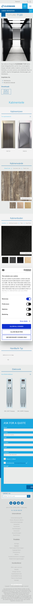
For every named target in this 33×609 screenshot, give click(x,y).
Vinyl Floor (28, 223)
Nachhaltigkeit (16, 528)
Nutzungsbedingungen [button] (20, 463)
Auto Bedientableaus (7, 374)
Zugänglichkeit (16, 550)
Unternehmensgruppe (16, 522)
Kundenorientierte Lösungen (16, 556)
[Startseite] (7, 5)
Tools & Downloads (16, 578)
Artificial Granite (13, 223)
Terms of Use (9, 507)
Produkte (16, 539)
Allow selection (16, 332)
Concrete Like (16, 168)
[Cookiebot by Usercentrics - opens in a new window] (23, 270)
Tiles (21, 223)
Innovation (16, 524)
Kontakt (16, 580)
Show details (24, 321)
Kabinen (16, 546)
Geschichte (16, 526)
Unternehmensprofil (16, 518)
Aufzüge (16, 543)
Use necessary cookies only (16, 337)
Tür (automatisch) (6, 116)
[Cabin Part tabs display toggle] (30, 116)
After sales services (16, 567)
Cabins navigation (7, 11)
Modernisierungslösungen (16, 559)
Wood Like (7, 168)
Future (11, 15)
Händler (16, 569)
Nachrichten (16, 535)
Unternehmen (16, 513)
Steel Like (26, 168)
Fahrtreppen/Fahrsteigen (16, 548)
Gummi (4, 223)
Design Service (16, 571)
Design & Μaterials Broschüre (6, 92)
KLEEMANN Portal (16, 576)
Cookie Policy (24, 507)
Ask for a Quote (25, 6)
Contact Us (6, 493)
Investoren (16, 531)
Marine (17, 554)
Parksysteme (16, 552)
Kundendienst (16, 563)
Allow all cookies (16, 326)
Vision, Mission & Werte (16, 520)
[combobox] (6, 455)
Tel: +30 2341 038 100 (16, 510)
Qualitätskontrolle (16, 574)
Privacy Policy (16, 507)
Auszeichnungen (16, 533)
